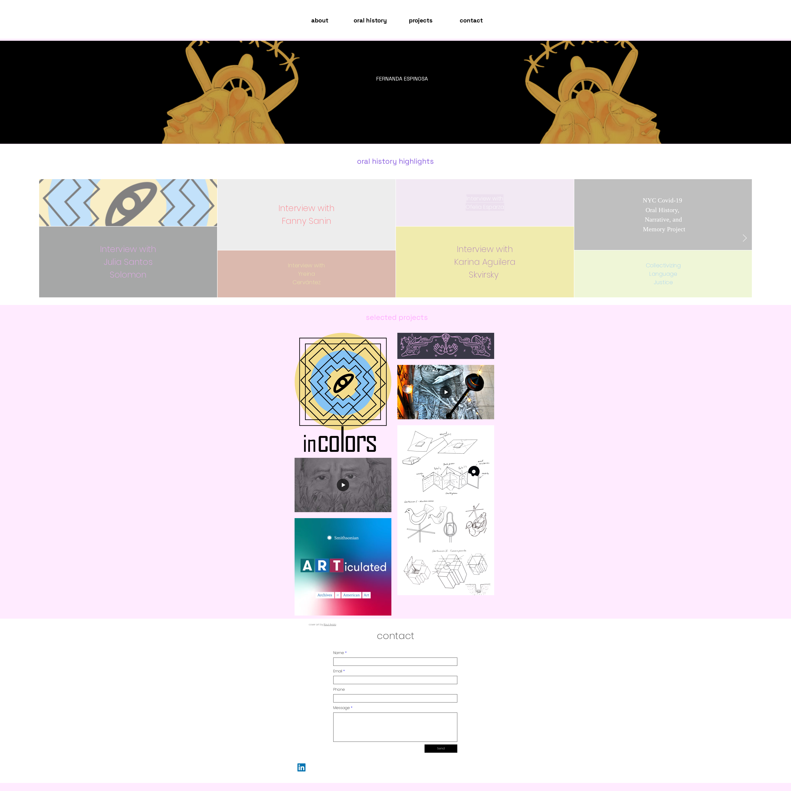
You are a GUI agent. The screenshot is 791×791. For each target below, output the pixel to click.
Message (341, 708)
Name (338, 653)
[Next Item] (744, 238)
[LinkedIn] (301, 767)
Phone (339, 689)
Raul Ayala (330, 624)
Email (337, 671)
